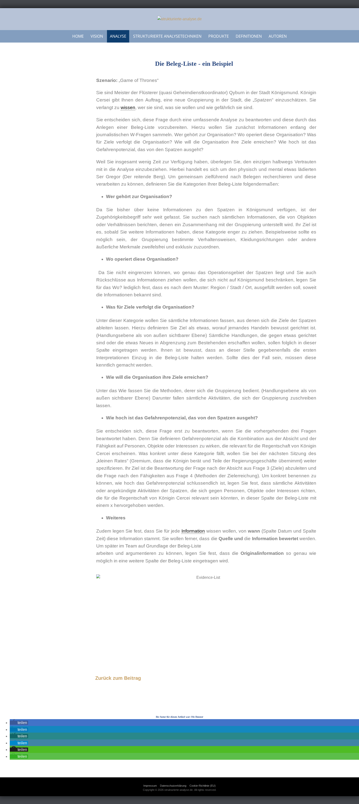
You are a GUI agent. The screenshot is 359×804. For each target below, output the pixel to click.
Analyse (118, 36)
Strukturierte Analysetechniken (167, 36)
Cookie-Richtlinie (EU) (203, 785)
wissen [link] (128, 107)
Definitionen (249, 36)
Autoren (278, 36)
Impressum (150, 785)
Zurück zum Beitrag (118, 678)
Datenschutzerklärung (173, 785)
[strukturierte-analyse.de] (179, 19)
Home (78, 36)
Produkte (218, 36)
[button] (19, 723)
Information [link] (193, 531)
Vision (97, 36)
